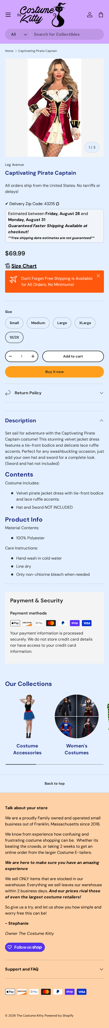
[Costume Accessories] (27, 716)
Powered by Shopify (59, 1016)
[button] (100, 14)
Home (9, 50)
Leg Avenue (14, 164)
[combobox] (54, 34)
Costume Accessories (27, 749)
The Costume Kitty (30, 1016)
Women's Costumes (77, 749)
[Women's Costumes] (77, 716)
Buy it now (54, 371)
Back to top (55, 783)
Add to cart (73, 356)
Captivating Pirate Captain (37, 50)
